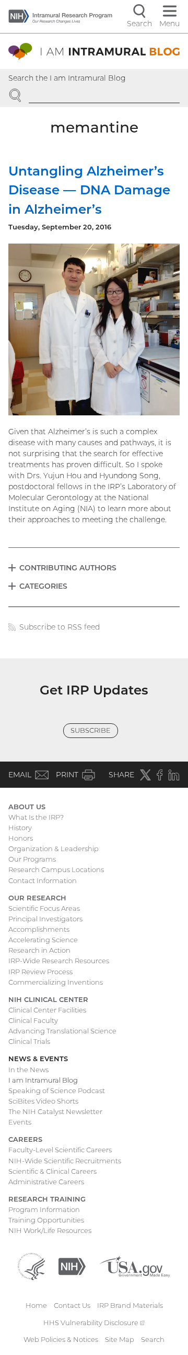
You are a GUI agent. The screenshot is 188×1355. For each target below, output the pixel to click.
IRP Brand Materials (130, 1305)
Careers (25, 1139)
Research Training (47, 1199)
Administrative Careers (46, 1181)
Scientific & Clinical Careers (52, 1171)
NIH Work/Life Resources (49, 1230)
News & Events (38, 1058)
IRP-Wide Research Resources (58, 960)
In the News (28, 1069)
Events (19, 1122)
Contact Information (42, 880)
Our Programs (32, 859)
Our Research (37, 898)
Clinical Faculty (33, 1020)
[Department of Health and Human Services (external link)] (31, 1266)
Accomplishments (38, 929)
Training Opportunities (46, 1220)
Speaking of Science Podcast (56, 1090)
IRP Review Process (40, 971)
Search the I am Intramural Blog (67, 78)
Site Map (119, 1339)
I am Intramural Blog (43, 1080)
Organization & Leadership (53, 848)
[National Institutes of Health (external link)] (72, 1266)
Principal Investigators (45, 919)
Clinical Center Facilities (47, 1010)
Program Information (44, 1209)
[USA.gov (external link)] (134, 1266)
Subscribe (90, 730)
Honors (20, 838)
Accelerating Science (43, 939)
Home (36, 1305)
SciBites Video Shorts (43, 1101)
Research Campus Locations (56, 869)
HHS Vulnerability (94, 1322)
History (20, 827)
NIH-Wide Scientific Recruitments (64, 1160)
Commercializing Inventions (55, 982)
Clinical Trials (29, 1041)
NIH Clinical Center (48, 999)
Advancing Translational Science (62, 1031)
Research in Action (39, 950)
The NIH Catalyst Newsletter (55, 1111)
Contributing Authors (67, 567)
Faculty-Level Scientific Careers (60, 1149)
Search (152, 1339)
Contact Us (72, 1305)
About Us (26, 806)
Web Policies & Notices (61, 1339)
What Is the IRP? (36, 817)
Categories (43, 586)
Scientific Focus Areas (44, 908)
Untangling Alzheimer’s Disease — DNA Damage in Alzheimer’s (89, 190)
